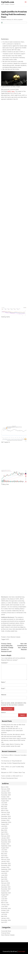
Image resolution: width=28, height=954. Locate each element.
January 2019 (5, 918)
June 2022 (4, 875)
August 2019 (5, 912)
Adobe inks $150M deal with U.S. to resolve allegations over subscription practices (12, 730)
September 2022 (6, 869)
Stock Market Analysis (13, 637)
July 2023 (4, 850)
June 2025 (4, 804)
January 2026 (5, 791)
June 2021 (4, 899)
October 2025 (5, 797)
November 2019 (6, 908)
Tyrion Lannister (6, 776)
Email (3, 688)
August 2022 (5, 871)
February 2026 (5, 789)
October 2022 (5, 867)
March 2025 (4, 810)
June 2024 (4, 828)
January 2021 (5, 904)
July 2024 (4, 826)
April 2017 (4, 922)
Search (3, 712)
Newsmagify (21, 951)
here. (13, 91)
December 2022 (6, 863)
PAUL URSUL (5, 766)
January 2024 (5, 838)
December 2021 (5, 887)
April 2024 (4, 832)
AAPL (9, 91)
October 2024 (5, 820)
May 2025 (4, 806)
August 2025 (5, 801)
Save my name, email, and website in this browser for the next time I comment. (13, 704)
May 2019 (4, 916)
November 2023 (6, 842)
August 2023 (5, 848)
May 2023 (4, 853)
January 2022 (5, 885)
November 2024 (6, 818)
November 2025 (6, 795)
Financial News (5, 933)
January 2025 (5, 814)
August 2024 (5, 824)
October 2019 (5, 910)
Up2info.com (7, 2)
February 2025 (5, 812)
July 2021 (4, 897)
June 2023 (4, 851)
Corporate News (6, 931)
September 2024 (6, 822)
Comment (4, 663)
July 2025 (4, 802)
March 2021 (4, 902)
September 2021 (6, 893)
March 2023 (4, 857)
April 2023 (4, 855)
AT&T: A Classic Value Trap (17, 772)
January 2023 (5, 861)
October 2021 (5, 891)
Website (3, 694)
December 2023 (6, 840)
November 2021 (6, 889)
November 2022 (6, 865)
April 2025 (4, 808)
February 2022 (5, 883)
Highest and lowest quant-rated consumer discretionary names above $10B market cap (13, 740)
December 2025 (6, 793)
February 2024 (5, 836)
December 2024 (6, 816)
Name (3, 682)
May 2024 (4, 830)
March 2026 (4, 787)
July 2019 (4, 914)
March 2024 (4, 834)
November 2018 (6, 920)
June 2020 (4, 906)
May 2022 (4, 877)
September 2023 (6, 846)
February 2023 (5, 859)
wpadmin (20, 19)
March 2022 (4, 881)
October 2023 (5, 844)
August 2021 (4, 895)
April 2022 (4, 879)
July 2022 (4, 873)
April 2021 (4, 900)
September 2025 (6, 799)
